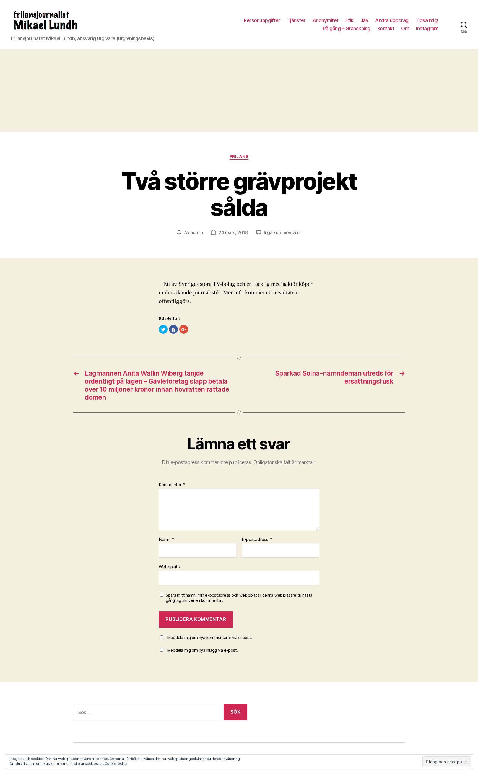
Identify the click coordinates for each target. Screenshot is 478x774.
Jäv (364, 20)
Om (405, 28)
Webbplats (169, 567)
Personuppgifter (262, 20)
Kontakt (385, 28)
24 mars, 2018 (233, 232)
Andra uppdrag (392, 20)
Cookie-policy (116, 764)
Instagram (427, 28)
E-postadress (257, 539)
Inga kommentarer (282, 232)
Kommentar (172, 484)
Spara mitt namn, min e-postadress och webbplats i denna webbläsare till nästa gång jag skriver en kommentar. (239, 598)
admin (197, 232)
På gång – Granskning (346, 28)
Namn (166, 539)
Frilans (239, 156)
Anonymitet (326, 20)
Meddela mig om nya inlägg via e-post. (202, 650)
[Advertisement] (239, 90)
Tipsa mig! (426, 20)
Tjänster (296, 20)
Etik (349, 20)
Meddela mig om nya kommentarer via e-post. (209, 637)
